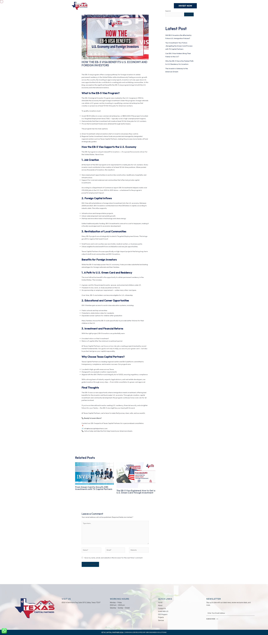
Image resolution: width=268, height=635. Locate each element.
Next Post (154, 446)
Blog (154, 5)
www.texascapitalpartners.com (95, 426)
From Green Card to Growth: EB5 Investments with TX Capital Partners (93, 488)
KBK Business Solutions (156, 632)
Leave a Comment (88, 69)
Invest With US (163, 611)
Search (189, 14)
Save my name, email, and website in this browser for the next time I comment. (113, 558)
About (129, 5)
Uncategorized (102, 69)
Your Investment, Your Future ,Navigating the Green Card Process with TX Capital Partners (178, 46)
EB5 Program (142, 5)
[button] (185, 5)
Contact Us (165, 5)
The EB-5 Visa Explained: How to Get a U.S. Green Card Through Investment (136, 491)
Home (97, 5)
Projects (119, 5)
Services (107, 5)
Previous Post (77, 446)
